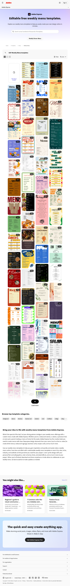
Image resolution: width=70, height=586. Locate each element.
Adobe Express (6, 7)
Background (6, 418)
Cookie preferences (37, 580)
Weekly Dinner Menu (35, 38)
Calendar (37, 418)
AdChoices (11, 583)
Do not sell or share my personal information (52, 580)
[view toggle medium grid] (7, 57)
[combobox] (35, 31)
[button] (59, 2)
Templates (13, 45)
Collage (56, 418)
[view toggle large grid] (10, 57)
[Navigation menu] (2, 2)
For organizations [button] (7, 562)
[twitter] (36, 578)
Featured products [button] (7, 573)
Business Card (28, 418)
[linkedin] (39, 578)
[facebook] (30, 578)
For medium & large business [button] (10, 558)
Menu (20, 45)
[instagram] (33, 578)
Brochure (20, 418)
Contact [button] (5, 569)
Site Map (4, 583)
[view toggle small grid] (5, 57)
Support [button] (5, 566)
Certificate (49, 418)
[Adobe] (8, 2)
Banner (13, 418)
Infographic (63, 418)
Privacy (24, 580)
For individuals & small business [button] (11, 554)
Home (7, 45)
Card (43, 418)
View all (64, 480)
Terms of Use (29, 580)
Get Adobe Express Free (35, 540)
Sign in (65, 2)
